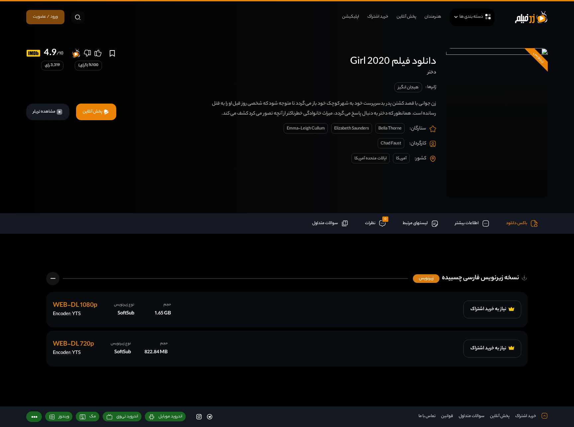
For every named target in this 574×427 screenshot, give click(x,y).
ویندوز (64, 416)
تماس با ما (427, 416)
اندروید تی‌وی (127, 416)
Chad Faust (391, 143)
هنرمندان (433, 16)
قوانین (447, 416)
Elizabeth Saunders (351, 128)
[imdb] (33, 53)
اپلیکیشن (350, 16)
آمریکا (401, 158)
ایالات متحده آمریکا (370, 158)
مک (92, 416)
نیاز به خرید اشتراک (488, 309)
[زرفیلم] (531, 17)
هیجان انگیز (408, 87)
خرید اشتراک (377, 16)
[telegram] (209, 416)
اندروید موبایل (170, 416)
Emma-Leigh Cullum (306, 128)
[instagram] (199, 416)
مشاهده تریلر (44, 111)
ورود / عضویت (45, 16)
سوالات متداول (471, 416)
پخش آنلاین (406, 16)
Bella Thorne (390, 128)
